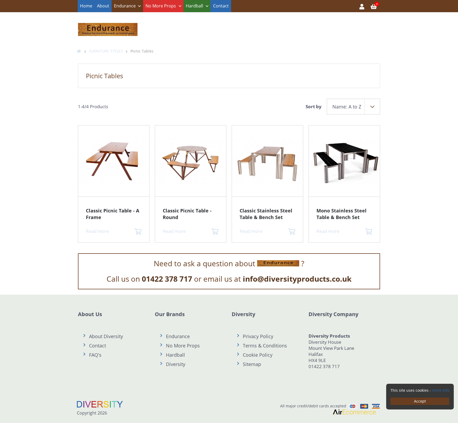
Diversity (175, 364)
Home (86, 6)
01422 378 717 (167, 279)
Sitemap (252, 364)
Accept (420, 401)
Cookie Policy (257, 355)
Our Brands (170, 314)
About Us (90, 314)
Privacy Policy (258, 336)
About (103, 6)
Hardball (194, 6)
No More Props (161, 6)
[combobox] (353, 107)
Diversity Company (333, 314)
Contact (221, 6)
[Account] (362, 6)
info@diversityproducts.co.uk (297, 279)
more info (440, 390)
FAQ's (95, 355)
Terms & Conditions (265, 345)
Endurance (125, 6)
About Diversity (106, 336)
